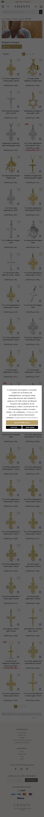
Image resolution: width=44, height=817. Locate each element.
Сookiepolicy (30, 412)
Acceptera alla (22, 422)
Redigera (30, 427)
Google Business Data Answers (26, 417)
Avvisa (13, 427)
